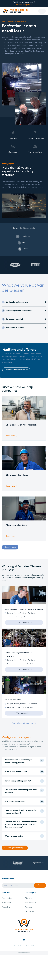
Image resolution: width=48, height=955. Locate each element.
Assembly (6, 907)
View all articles (10, 547)
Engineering (7, 898)
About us (28, 898)
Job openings (30, 903)
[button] (42, 11)
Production (6, 903)
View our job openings (24, 5)
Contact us (29, 912)
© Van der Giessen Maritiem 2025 (24, 946)
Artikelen (28, 907)
